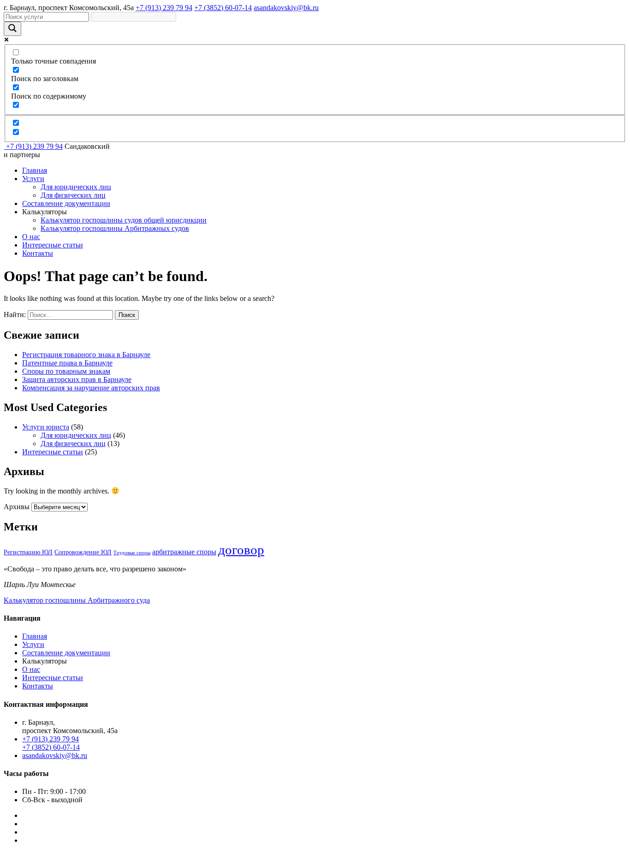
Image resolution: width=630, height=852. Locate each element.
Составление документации (66, 203)
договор (241, 549)
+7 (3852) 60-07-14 (223, 8)
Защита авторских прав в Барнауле (76, 379)
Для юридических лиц (76, 187)
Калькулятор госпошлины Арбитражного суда (77, 600)
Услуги (33, 178)
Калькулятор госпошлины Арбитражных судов (115, 228)
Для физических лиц (73, 195)
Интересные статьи (52, 245)
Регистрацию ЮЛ (28, 552)
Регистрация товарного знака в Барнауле (86, 354)
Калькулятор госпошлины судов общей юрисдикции (124, 220)
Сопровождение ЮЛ (83, 552)
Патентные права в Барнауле (67, 363)
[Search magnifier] (12, 29)
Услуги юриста (45, 427)
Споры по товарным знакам (66, 371)
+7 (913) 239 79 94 (164, 8)
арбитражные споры (184, 551)
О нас (31, 237)
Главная (34, 170)
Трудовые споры (131, 552)
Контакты (37, 253)
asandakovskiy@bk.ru (286, 8)
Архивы (17, 507)
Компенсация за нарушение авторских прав (91, 388)
